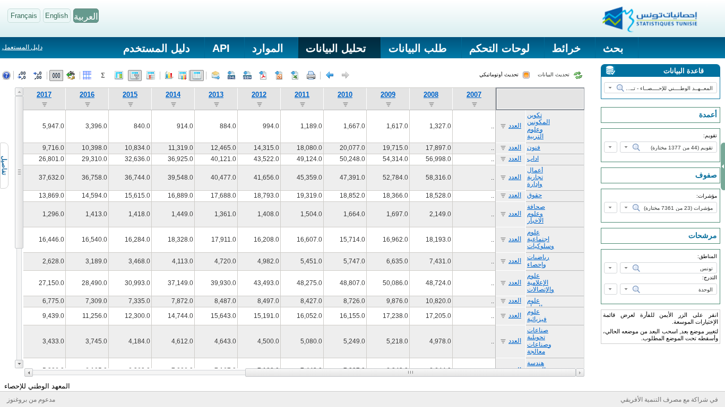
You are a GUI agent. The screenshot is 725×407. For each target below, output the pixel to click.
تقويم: (710, 135)
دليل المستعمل (22, 47)
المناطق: (707, 256)
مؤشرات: (706, 196)
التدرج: (709, 277)
